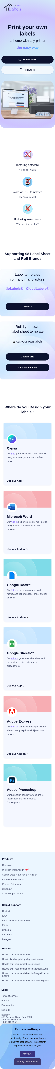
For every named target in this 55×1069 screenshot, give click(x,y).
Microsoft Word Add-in (13, 870)
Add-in (14, 522)
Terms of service (9, 996)
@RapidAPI (8, 889)
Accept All (28, 1054)
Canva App (7, 865)
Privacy (5, 1000)
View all (28, 306)
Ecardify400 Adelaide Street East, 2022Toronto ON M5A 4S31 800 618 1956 (16, 1018)
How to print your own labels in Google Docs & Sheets (25, 974)
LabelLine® (37, 288)
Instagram (7, 939)
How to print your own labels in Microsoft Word (25, 969)
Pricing (5, 925)
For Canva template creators (16, 920)
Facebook (7, 934)
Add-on (14, 590)
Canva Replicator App (13, 893)
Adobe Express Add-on (13, 879)
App (13, 453)
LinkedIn (6, 930)
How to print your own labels (16, 954)
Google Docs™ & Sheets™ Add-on (19, 875)
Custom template (27, 367)
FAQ (4, 916)
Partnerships (7, 1005)
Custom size (27, 356)
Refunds (5, 1010)
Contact (6, 911)
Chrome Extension (11, 884)
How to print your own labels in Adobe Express (25, 980)
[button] (51, 7)
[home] (24, 7)
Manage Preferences (27, 1061)
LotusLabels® (13, 288)
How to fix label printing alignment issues (22, 959)
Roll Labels (29, 70)
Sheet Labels (29, 59)
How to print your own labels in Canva (21, 964)
